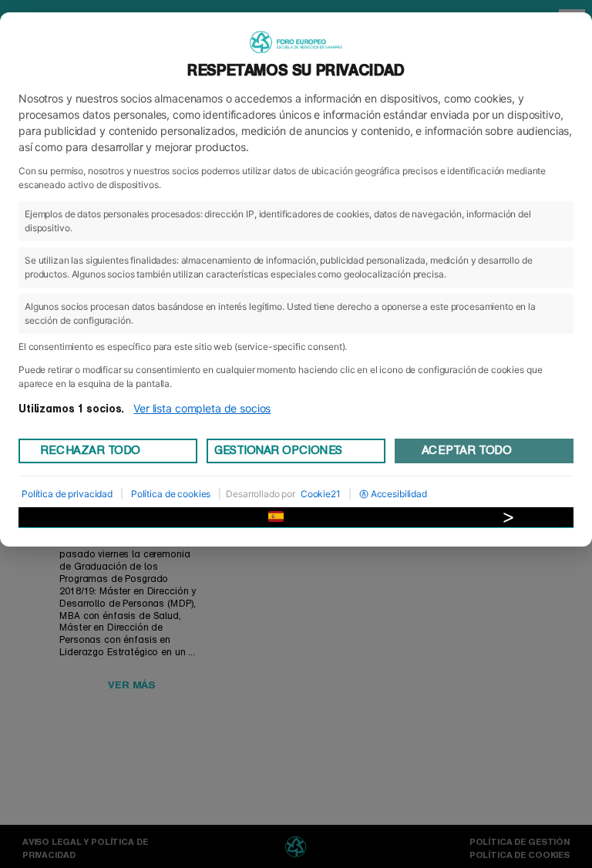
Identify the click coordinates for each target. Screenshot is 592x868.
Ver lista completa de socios (202, 408)
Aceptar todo (466, 450)
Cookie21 (321, 494)
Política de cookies (170, 494)
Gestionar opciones (278, 450)
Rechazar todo (90, 450)
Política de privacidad (67, 494)
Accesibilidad (399, 494)
